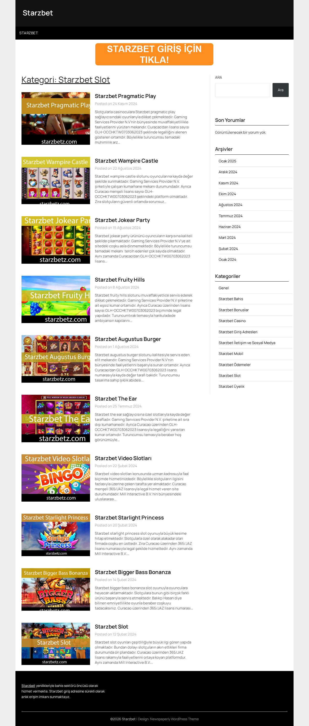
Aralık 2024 (228, 171)
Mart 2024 (227, 237)
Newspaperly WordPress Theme (174, 719)
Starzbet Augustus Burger (128, 339)
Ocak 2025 (227, 161)
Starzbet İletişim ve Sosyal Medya (247, 342)
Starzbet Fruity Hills (120, 279)
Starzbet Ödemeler (235, 364)
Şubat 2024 (228, 248)
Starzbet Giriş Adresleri (238, 331)
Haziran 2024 (230, 226)
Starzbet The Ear (116, 398)
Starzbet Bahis (231, 298)
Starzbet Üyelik (231, 386)
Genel (224, 287)
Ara (218, 77)
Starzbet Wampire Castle (126, 160)
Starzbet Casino (232, 320)
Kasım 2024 (228, 183)
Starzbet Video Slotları (123, 458)
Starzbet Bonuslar (234, 309)
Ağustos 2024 (230, 204)
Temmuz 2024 (231, 215)
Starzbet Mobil (231, 353)
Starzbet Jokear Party (122, 220)
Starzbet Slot (111, 626)
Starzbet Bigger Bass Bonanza (133, 572)
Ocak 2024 (227, 259)
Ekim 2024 (227, 193)
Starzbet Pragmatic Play (125, 96)
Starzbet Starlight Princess (129, 517)
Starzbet (38, 13)
